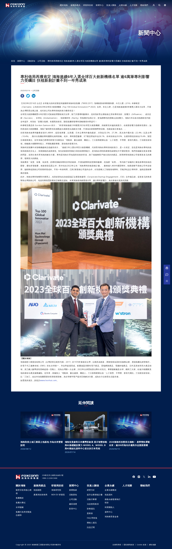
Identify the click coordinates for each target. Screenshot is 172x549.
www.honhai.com (48, 380)
